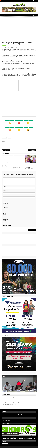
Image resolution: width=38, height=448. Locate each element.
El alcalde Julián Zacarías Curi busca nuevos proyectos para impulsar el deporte (18, 165)
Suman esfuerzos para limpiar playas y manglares (7, 163)
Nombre (4, 186)
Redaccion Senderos (4, 166)
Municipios (3, 45)
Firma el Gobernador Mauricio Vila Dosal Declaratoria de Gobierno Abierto (33, 150)
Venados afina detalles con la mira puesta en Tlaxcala (11, 397)
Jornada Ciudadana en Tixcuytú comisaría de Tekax (6, 150)
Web (3, 195)
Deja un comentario (14, 47)
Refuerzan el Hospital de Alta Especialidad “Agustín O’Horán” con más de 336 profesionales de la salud (18, 400)
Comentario (5, 176)
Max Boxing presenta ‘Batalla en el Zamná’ (9, 404)
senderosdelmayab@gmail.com (7, 420)
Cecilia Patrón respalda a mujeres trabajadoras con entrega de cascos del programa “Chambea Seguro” (30, 166)
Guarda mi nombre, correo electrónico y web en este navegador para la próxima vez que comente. (5, 204)
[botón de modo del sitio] (34, 15)
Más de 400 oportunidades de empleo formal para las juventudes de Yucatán (15, 402)
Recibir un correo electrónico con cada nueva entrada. (5, 221)
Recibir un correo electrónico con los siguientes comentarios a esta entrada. (5, 213)
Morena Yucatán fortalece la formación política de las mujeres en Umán (30, 143)
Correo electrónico (5, 191)
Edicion (9, 47)
